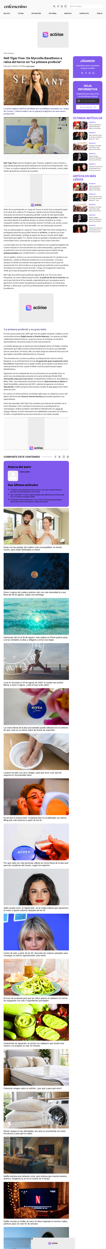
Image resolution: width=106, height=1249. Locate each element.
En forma (52, 13)
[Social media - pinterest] (62, 6)
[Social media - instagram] (65, 6)
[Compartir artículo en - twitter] (59, 457)
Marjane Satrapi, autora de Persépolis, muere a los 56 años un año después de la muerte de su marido (95, 159)
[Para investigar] (71, 6)
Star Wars (53, 387)
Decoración (36, 13)
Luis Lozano (30, 66)
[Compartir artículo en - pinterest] (68, 457)
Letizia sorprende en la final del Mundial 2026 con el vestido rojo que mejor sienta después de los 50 (95, 128)
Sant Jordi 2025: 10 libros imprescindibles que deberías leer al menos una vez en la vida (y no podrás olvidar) (37, 496)
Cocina (20, 13)
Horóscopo (84, 13)
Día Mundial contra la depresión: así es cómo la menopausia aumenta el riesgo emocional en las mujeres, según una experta (36, 501)
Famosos (68, 13)
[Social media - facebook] (58, 6)
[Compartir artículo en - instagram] (64, 457)
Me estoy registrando (86, 107)
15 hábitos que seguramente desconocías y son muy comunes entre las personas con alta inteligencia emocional (36, 491)
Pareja (99, 13)
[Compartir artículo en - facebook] (55, 457)
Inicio (5, 53)
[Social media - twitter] (54, 6)
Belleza (7, 13)
